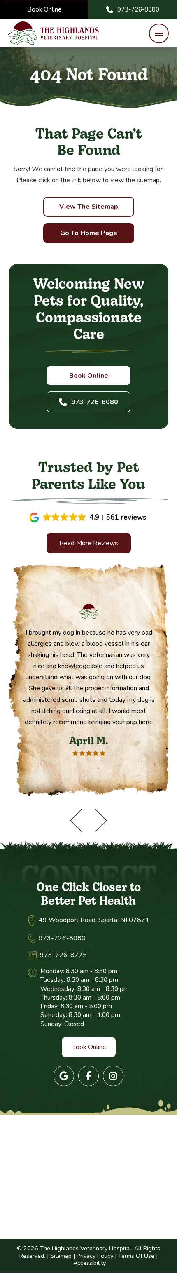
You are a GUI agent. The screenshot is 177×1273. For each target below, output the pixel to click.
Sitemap (61, 1256)
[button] (159, 33)
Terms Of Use (136, 1256)
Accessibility (89, 1263)
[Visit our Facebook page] (88, 1076)
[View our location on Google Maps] (64, 1076)
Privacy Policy (95, 1256)
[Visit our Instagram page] (113, 1076)
